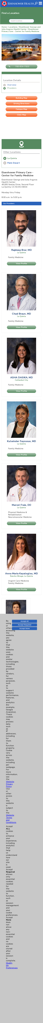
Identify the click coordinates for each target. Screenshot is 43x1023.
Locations (13, 27)
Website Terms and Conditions (11, 819)
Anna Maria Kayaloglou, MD (21, 573)
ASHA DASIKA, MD (21, 377)
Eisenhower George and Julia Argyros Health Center (21, 28)
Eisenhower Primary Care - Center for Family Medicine (20, 30)
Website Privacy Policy (10, 784)
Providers (11, 88)
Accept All (24, 621)
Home (4, 27)
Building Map (21, 98)
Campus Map (21, 109)
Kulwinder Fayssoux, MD (21, 441)
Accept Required (24, 625)
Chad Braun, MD (21, 313)
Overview (11, 85)
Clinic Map (21, 115)
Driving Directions (22, 103)
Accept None (24, 628)
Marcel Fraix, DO (21, 505)
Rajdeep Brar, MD (21, 250)
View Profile (21, 263)
